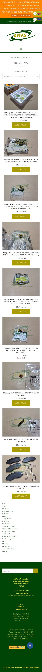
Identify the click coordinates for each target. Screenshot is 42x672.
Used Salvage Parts (8, 531)
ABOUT (21, 604)
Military (4, 516)
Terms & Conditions (8, 549)
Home (11, 57)
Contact (5, 551)
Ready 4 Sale (6, 534)
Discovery (5, 521)
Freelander (5, 524)
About (4, 541)
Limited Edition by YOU (9, 536)
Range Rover (18, 57)
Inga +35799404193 (22, 593)
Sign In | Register (12, 21)
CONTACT (21, 607)
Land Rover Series (8, 511)
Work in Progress (8, 539)
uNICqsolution (35, 667)
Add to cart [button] (21, 125)
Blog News (5, 544)
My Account (6, 546)
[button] (21, 49)
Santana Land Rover (8, 526)
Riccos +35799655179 (22, 591)
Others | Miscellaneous (10, 529)
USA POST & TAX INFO (21, 15)
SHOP (4, 506)
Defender (5, 514)
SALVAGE (5, 509)
